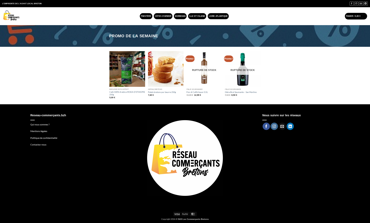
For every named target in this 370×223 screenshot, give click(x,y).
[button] (356, 16)
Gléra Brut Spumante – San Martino (241, 92)
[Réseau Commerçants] (11, 16)
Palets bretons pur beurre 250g (162, 92)
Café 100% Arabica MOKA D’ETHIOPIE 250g (127, 93)
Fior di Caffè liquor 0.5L (197, 92)
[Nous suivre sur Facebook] (352, 3)
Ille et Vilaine (197, 16)
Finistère (146, 16)
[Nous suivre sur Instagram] (356, 3)
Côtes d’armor (163, 16)
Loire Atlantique (218, 16)
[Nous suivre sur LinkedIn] (365, 3)
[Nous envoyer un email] (361, 3)
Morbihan (180, 16)
